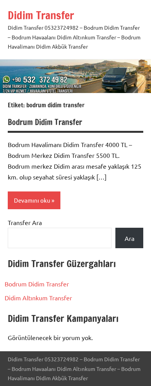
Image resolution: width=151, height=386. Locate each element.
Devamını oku (32, 200)
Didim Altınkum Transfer (38, 297)
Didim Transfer (41, 15)
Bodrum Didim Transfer (45, 122)
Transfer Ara (25, 222)
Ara (129, 238)
